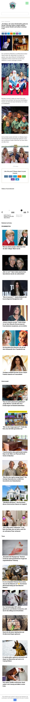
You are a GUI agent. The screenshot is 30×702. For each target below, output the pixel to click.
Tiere (3, 536)
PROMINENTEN (6, 226)
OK (15, 700)
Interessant (17, 31)
